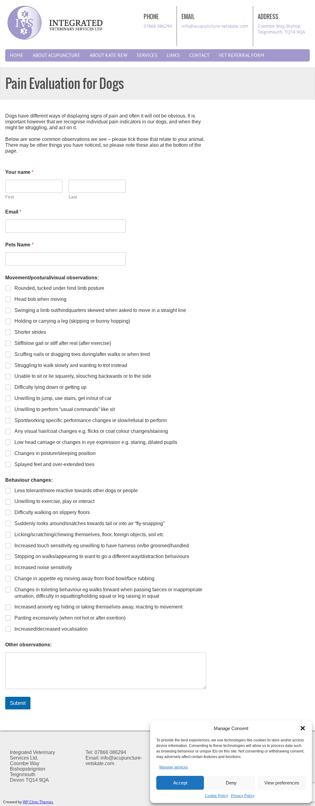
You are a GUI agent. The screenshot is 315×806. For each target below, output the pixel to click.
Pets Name (19, 244)
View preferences (281, 782)
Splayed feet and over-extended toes (54, 464)
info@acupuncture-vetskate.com (214, 26)
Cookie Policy (216, 796)
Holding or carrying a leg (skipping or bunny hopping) (72, 321)
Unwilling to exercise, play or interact (54, 501)
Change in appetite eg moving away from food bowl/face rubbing (84, 578)
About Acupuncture (56, 55)
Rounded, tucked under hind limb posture (59, 288)
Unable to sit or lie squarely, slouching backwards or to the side (82, 376)
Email (13, 211)
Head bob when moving (40, 299)
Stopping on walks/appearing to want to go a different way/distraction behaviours (101, 556)
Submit (18, 703)
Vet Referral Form (241, 55)
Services (147, 55)
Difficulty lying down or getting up (50, 387)
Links (173, 55)
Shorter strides (30, 332)
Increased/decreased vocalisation (51, 629)
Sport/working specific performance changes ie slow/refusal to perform (90, 420)
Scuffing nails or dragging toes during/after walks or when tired (82, 354)
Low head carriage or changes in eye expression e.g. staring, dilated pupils (95, 442)
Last (73, 196)
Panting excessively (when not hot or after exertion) (70, 617)
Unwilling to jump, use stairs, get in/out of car (62, 398)
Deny (231, 782)
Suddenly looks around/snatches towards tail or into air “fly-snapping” (89, 523)
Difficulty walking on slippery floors (52, 512)
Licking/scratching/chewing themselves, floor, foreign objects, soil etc (89, 534)
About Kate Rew (108, 55)
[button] (303, 728)
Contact (199, 55)
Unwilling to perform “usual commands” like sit (64, 409)
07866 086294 (158, 26)
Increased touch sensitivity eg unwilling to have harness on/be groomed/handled (101, 545)
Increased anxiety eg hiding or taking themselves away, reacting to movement (98, 606)
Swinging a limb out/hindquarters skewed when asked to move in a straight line (100, 310)
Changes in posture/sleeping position (55, 453)
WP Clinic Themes (38, 801)
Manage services (173, 767)
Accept (180, 782)
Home (16, 55)
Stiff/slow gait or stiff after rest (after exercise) (62, 343)
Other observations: (28, 644)
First (9, 196)
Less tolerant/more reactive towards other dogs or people (76, 490)
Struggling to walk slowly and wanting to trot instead (70, 365)
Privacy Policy (242, 796)
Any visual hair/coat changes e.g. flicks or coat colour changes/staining (91, 431)
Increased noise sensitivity (43, 567)
